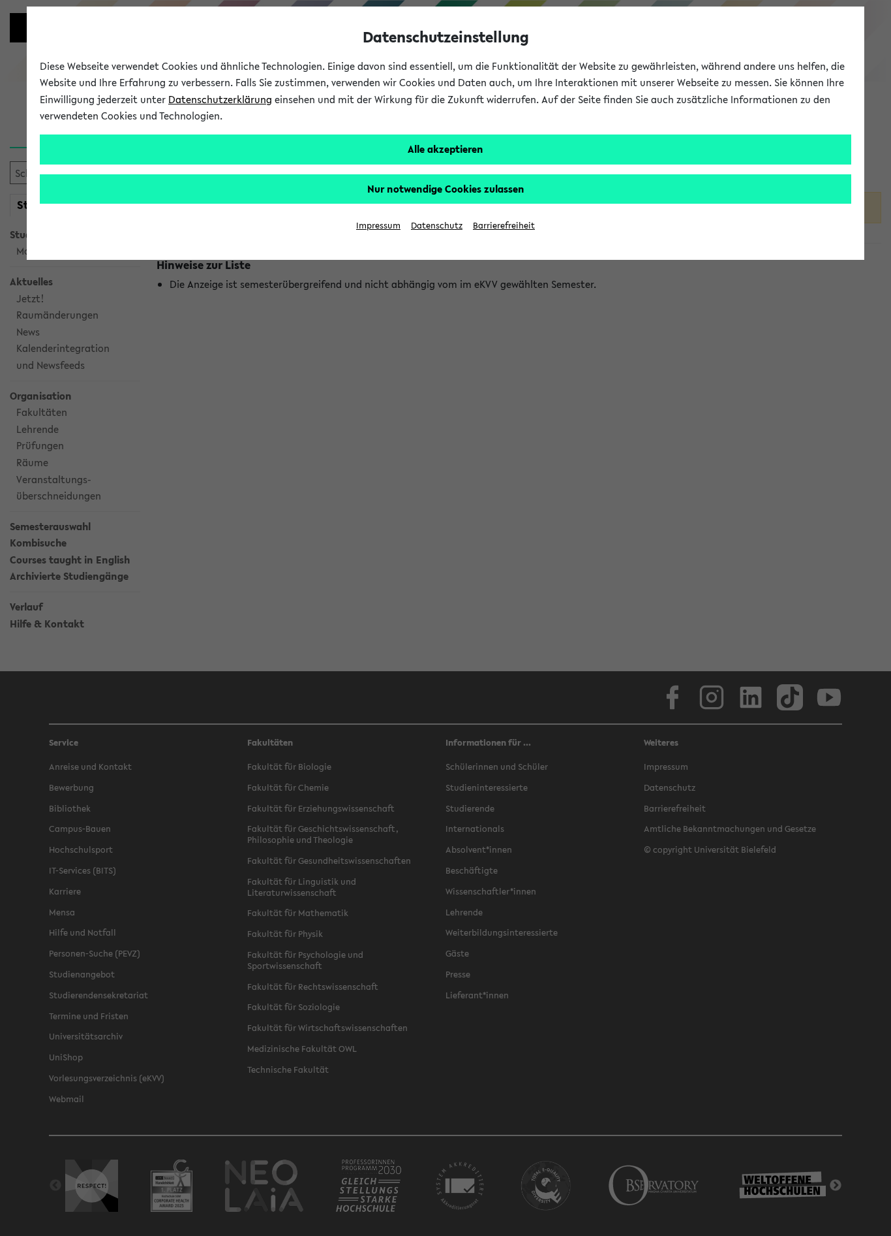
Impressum (378, 225)
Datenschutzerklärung (220, 99)
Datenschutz (436, 225)
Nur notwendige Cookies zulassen (445, 189)
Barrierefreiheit (504, 225)
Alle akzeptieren (445, 149)
